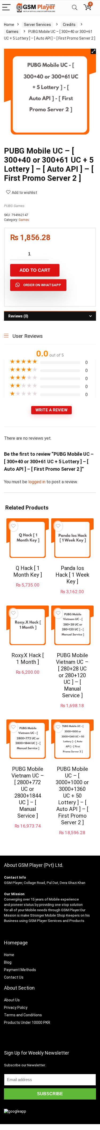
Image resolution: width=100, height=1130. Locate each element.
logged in (37, 481)
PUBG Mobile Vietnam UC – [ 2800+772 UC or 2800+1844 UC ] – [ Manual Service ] (27, 792)
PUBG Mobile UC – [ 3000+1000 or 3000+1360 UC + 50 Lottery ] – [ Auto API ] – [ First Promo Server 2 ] (72, 796)
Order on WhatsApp (42, 285)
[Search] (74, 8)
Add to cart (34, 270)
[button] (93, 51)
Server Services (37, 24)
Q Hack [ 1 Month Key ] (27, 571)
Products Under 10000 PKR (27, 1022)
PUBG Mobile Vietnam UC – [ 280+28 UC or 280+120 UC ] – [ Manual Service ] (72, 675)
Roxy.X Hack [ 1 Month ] (27, 658)
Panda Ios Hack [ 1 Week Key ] (72, 575)
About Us (12, 1000)
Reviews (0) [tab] (18, 316)
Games (12, 31)
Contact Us (13, 977)
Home (9, 24)
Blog (7, 962)
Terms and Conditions (23, 1015)
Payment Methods (20, 970)
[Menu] (6, 8)
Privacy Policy (15, 1007)
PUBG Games (14, 206)
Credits (69, 24)
